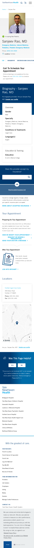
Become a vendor (7, 472)
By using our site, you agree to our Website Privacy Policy (16, 536)
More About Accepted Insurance (15, 206)
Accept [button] (7, 544)
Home (4, 9)
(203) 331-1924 (12, 51)
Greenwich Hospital (8, 404)
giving (4, 489)
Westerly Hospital (7, 421)
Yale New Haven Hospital (9, 424)
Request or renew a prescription (16, 237)
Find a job (5, 458)
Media (4, 493)
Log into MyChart (7, 462)
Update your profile (11, 99)
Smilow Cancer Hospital (9, 414)
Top (3, 60)
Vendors (4, 496)
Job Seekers (5, 483)
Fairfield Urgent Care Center (13, 288)
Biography (11, 60)
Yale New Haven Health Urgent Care (12, 418)
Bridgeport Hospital (8, 398)
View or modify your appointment (16, 235)
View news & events (8, 468)
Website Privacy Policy (10, 533)
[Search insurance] (29, 177)
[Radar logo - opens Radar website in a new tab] (6, 340)
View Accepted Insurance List (17, 190)
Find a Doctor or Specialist (10, 455)
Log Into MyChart (9, 269)
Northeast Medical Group (9, 431)
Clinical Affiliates (7, 428)
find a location (7, 452)
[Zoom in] (29, 337)
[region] (17, 323)
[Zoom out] (29, 339)
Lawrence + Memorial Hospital (11, 408)
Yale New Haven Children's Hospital (12, 401)
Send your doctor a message (14, 240)
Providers (5, 479)
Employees (5, 486)
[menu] (30, 3)
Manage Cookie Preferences (10, 499)
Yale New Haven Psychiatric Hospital (13, 411)
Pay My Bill (5, 465)
